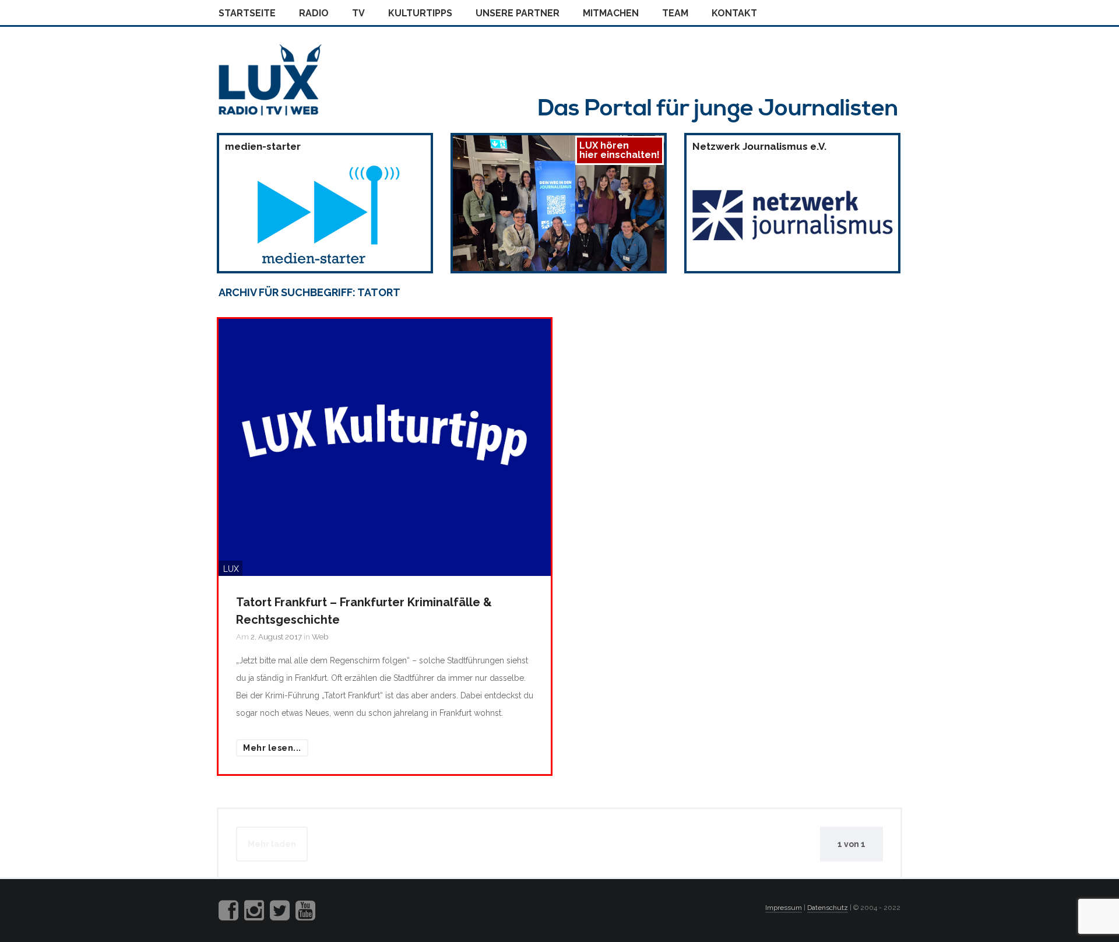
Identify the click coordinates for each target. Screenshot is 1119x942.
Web (320, 636)
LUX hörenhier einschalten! (619, 150)
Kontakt (734, 13)
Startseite (247, 13)
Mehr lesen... (272, 748)
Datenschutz (827, 908)
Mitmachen (611, 13)
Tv (358, 13)
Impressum (783, 908)
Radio (314, 13)
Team (675, 13)
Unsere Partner (518, 13)
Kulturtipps (420, 13)
